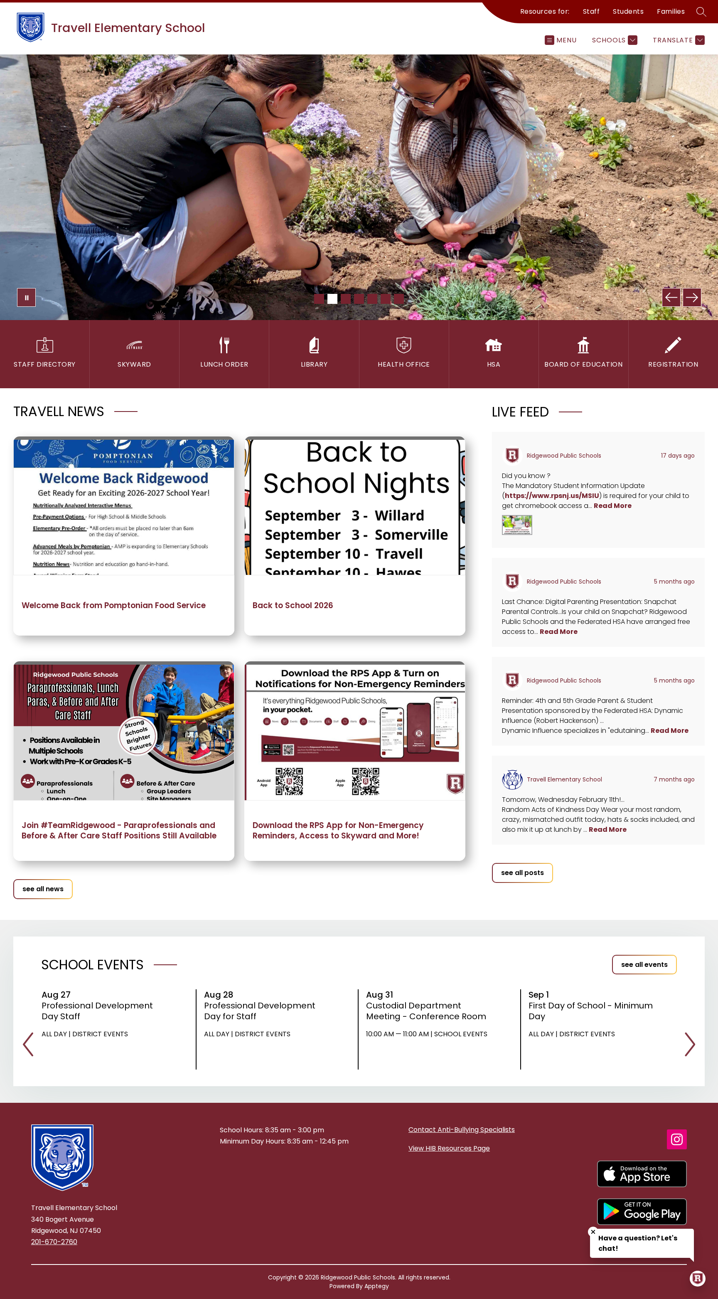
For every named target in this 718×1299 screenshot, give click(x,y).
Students (628, 11)
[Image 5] (372, 299)
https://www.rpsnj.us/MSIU (552, 495)
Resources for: (545, 11)
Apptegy (376, 1286)
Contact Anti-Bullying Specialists (461, 1129)
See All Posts (522, 873)
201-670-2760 (54, 1242)
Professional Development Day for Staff (259, 1011)
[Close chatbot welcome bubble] (593, 1232)
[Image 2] (332, 299)
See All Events (644, 964)
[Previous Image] (671, 297)
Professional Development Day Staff (97, 1011)
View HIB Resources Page (449, 1148)
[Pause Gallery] (26, 297)
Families (671, 11)
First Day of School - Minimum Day (591, 1011)
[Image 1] (319, 299)
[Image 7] (399, 299)
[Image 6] (386, 299)
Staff (591, 11)
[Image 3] (346, 299)
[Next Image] (692, 297)
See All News (43, 889)
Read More (613, 505)
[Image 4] (359, 299)
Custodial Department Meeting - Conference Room (428, 1011)
